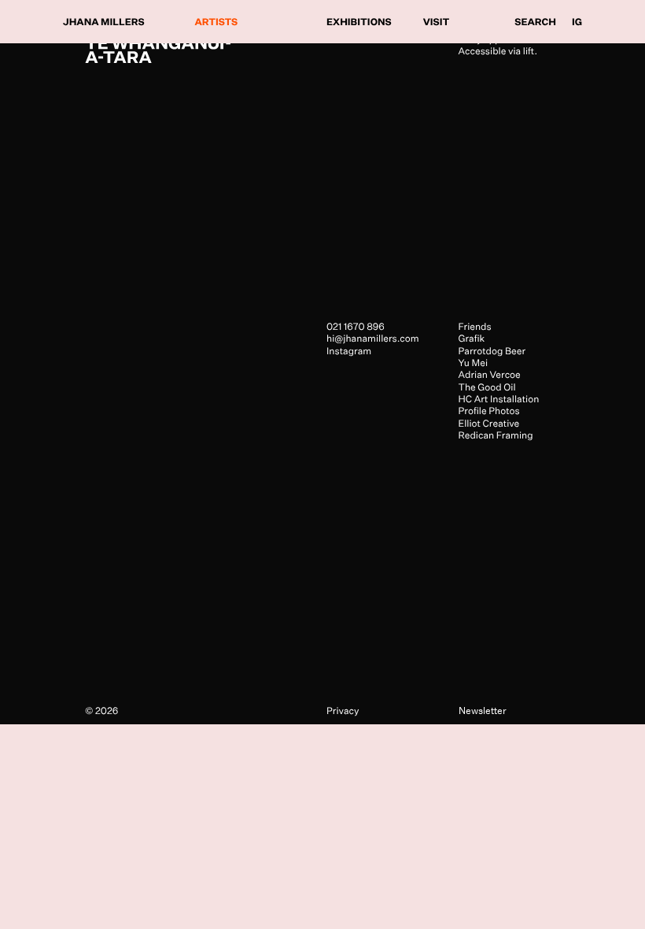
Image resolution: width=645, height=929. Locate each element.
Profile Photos (489, 410)
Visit (436, 22)
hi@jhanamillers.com (372, 338)
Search (535, 22)
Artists (216, 22)
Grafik (472, 338)
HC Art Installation (499, 399)
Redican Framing (496, 435)
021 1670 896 (355, 326)
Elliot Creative (489, 423)
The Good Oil (487, 387)
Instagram (348, 351)
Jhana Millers (104, 22)
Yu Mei (473, 362)
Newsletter (483, 710)
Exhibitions (359, 22)
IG (577, 22)
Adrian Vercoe (490, 374)
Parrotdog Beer (492, 351)
